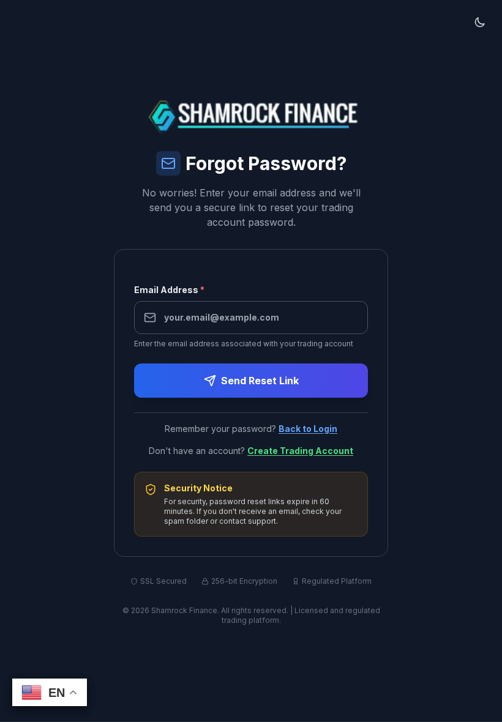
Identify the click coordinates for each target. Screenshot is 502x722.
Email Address (169, 290)
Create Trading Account (300, 450)
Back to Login (308, 428)
